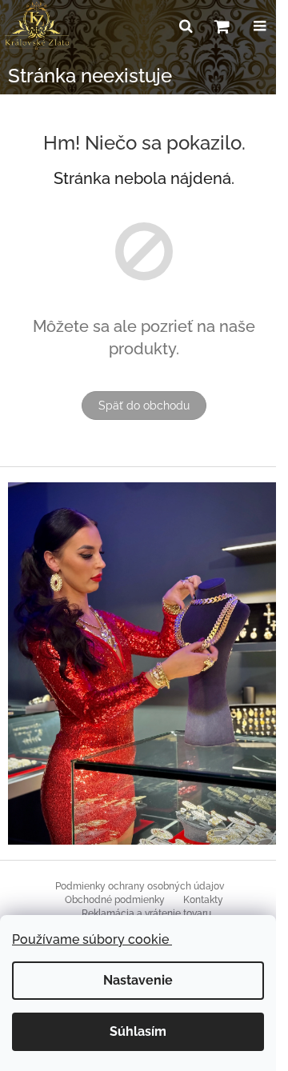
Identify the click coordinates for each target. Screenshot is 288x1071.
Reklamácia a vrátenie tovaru (146, 913)
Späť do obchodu (144, 405)
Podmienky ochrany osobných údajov (139, 886)
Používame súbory (92, 939)
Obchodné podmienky (115, 899)
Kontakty (203, 899)
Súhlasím (138, 1031)
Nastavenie (138, 980)
